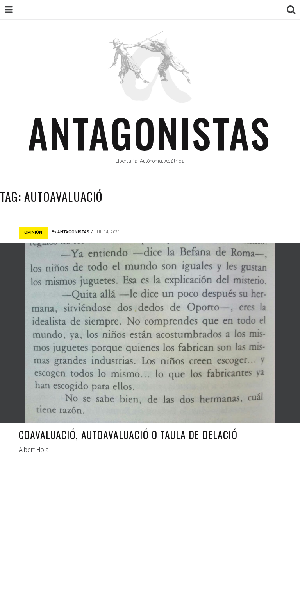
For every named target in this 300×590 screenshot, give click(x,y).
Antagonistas (149, 132)
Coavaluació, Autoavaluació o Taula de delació (128, 434)
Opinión (33, 232)
